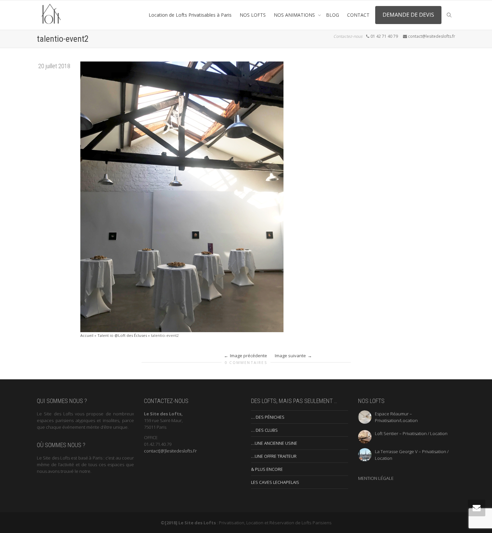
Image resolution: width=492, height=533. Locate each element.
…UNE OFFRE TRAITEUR (274, 456)
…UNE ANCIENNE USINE (274, 443)
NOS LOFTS (253, 15)
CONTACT (358, 15)
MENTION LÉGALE (376, 478)
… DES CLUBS (264, 430)
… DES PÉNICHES (267, 417)
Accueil (86, 335)
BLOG (332, 15)
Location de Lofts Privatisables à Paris (190, 15)
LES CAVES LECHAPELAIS (275, 482)
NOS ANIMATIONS (295, 15)
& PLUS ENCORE (267, 469)
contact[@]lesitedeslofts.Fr (170, 451)
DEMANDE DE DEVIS (408, 14)
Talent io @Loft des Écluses (122, 335)
